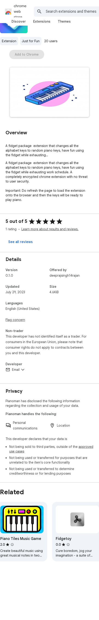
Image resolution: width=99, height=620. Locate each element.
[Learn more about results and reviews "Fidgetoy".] (68, 544)
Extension (9, 41)
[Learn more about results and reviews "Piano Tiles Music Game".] (12, 544)
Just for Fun (31, 41)
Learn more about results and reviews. (50, 229)
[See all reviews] (20, 241)
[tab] (18, 21)
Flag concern (15, 320)
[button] (49, 93)
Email (16, 370)
